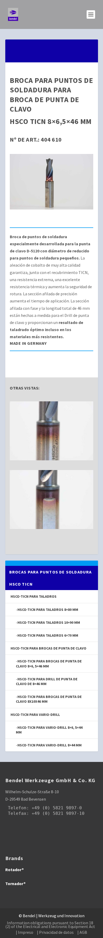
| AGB (82, 932)
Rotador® (14, 869)
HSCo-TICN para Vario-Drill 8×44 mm (49, 745)
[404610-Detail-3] (51, 458)
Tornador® (15, 883)
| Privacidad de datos (55, 932)
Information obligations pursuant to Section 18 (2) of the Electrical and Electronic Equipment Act (50, 924)
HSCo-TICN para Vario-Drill (35, 714)
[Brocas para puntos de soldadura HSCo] (51, 208)
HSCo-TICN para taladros (34, 596)
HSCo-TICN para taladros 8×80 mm (47, 609)
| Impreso (24, 932)
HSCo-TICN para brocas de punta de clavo (48, 648)
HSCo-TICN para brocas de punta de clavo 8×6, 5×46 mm (49, 663)
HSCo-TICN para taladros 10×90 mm (48, 622)
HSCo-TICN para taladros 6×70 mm (47, 635)
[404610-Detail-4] (51, 527)
